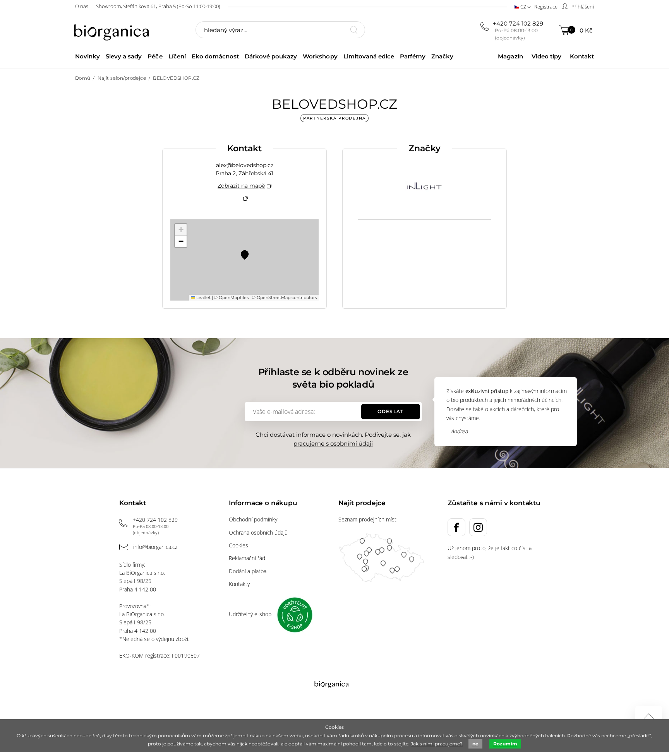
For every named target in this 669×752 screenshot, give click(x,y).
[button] (244, 254)
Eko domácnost (215, 56)
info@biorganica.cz (155, 546)
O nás (81, 6)
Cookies (238, 545)
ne (475, 744)
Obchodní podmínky (253, 519)
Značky (442, 56)
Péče (155, 56)
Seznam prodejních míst (367, 519)
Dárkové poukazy (271, 56)
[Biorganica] (113, 30)
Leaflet (203, 297)
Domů (83, 78)
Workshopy (320, 56)
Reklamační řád (247, 558)
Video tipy (546, 56)
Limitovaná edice (368, 56)
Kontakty (239, 584)
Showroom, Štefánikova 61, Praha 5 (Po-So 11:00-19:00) (158, 6)
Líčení (177, 56)
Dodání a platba (247, 571)
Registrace (546, 6)
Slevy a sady (124, 56)
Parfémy (412, 56)
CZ (523, 6)
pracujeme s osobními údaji (333, 443)
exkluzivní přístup (486, 391)
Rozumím (505, 744)
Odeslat (390, 411)
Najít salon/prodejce (122, 78)
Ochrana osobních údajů (258, 532)
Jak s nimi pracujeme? (437, 744)
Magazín (510, 56)
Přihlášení (582, 6)
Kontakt (582, 56)
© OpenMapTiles (231, 297)
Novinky (87, 56)
